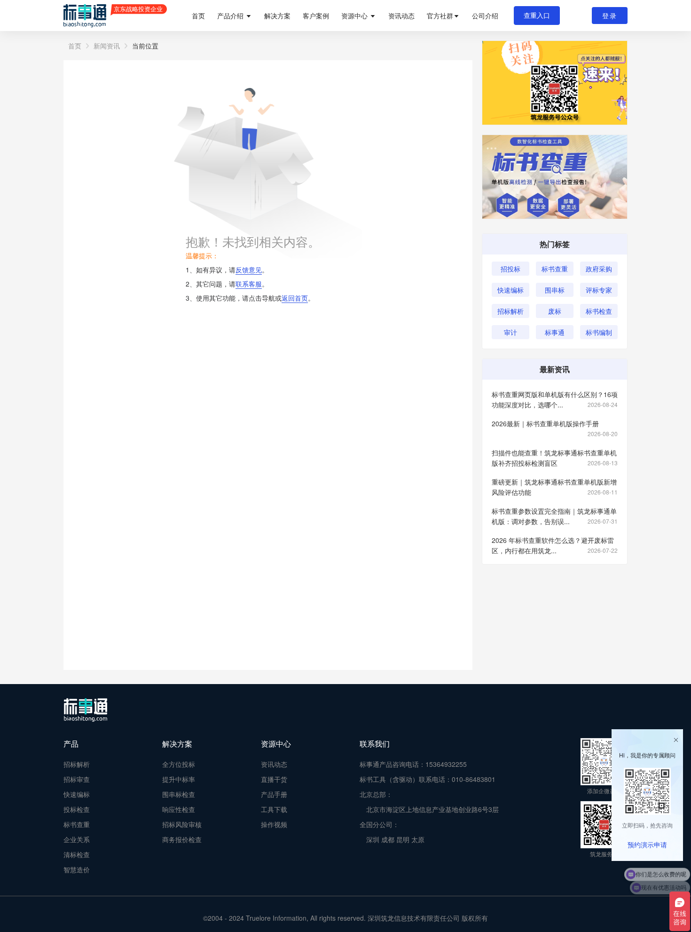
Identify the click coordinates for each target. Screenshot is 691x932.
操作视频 (274, 824)
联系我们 (375, 743)
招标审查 (76, 779)
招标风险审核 (182, 824)
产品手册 (274, 794)
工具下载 (274, 809)
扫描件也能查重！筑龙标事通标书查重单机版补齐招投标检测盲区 (555, 458)
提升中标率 (178, 779)
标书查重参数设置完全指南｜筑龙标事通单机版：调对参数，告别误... (555, 516)
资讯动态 (401, 15)
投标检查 (76, 809)
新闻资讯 (107, 45)
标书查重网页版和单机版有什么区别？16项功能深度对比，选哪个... (555, 399)
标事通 (555, 332)
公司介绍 (485, 15)
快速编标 (510, 290)
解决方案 (277, 15)
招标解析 (510, 311)
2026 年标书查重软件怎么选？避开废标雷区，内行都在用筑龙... (555, 545)
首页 (198, 15)
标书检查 (599, 311)
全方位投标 (178, 764)
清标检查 (76, 854)
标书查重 (555, 268)
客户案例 (316, 15)
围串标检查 (178, 794)
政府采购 (599, 268)
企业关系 (76, 839)
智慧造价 (76, 869)
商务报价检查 (182, 839)
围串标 (555, 290)
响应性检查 (178, 809)
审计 (510, 332)
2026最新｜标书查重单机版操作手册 (555, 424)
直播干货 (274, 779)
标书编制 (599, 332)
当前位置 (145, 45)
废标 (554, 311)
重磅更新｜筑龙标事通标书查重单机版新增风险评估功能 (555, 487)
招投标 (510, 268)
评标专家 (599, 290)
